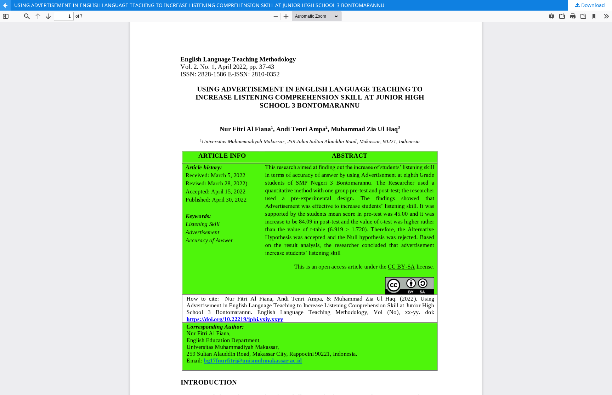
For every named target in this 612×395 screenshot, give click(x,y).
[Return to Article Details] (5, 5)
